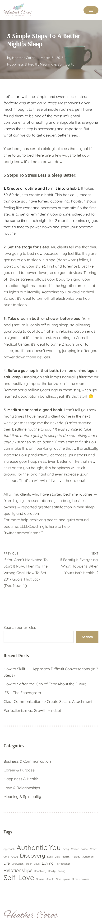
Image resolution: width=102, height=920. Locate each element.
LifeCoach (17, 863)
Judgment (88, 856)
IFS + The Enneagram (22, 692)
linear (29, 863)
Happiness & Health (22, 64)
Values (85, 879)
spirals (66, 879)
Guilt (57, 856)
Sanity (52, 871)
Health (66, 856)
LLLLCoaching (32, 526)
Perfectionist (63, 863)
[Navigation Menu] (90, 10)
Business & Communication (27, 761)
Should (50, 879)
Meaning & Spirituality (57, 64)
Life (7, 863)
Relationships (18, 870)
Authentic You (39, 847)
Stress (75, 879)
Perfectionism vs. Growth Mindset (32, 710)
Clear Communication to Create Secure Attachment (48, 701)
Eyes (50, 856)
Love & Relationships (22, 787)
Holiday (76, 856)
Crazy (14, 856)
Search (87, 637)
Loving (48, 863)
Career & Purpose (19, 770)
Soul (58, 879)
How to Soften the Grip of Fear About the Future (45, 684)
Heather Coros (23, 58)
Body (66, 849)
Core (6, 856)
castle (84, 849)
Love (37, 863)
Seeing (61, 871)
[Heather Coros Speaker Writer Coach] (19, 10)
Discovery (32, 855)
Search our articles (20, 627)
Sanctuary (40, 871)
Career (75, 849)
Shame (40, 879)
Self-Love (19, 877)
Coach (93, 849)
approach (9, 849)
